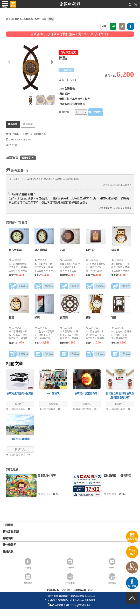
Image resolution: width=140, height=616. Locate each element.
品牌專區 (28, 19)
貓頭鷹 (115, 250)
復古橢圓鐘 (40, 250)
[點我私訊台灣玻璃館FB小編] (132, 588)
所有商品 (17, 19)
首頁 (8, 19)
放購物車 (98, 112)
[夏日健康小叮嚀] (21, 485)
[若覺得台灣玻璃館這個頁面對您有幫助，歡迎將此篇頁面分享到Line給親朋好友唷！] (113, 26)
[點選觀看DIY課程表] (132, 557)
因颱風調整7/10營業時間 (117, 475)
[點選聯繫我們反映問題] (132, 573)
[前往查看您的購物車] (135, 5)
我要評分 (66, 70)
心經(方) (90, 250)
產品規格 (13, 124)
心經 (62, 250)
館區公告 (46, 494)
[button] (52, 62)
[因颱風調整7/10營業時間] (87, 485)
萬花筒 (64, 317)
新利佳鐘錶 (40, 19)
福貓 (11, 317)
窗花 (113, 317)
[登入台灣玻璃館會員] (130, 5)
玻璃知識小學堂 (17, 409)
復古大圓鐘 (15, 250)
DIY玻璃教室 (49, 409)
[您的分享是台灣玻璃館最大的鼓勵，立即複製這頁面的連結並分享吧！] (122, 26)
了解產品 (23, 286)
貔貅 (88, 317)
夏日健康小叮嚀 (47, 475)
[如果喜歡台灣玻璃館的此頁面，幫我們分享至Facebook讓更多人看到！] (130, 26)
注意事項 (28, 124)
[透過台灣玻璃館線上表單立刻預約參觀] (13, 4)
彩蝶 (37, 317)
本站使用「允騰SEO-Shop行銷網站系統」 (74, 605)
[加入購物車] (13, 286)
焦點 (51, 19)
